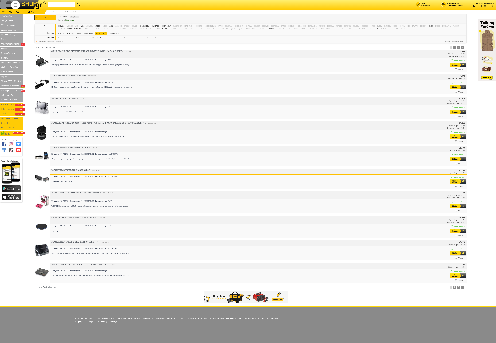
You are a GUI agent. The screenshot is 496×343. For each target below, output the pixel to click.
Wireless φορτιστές (114, 33)
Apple (66, 37)
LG (92, 29)
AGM (82, 26)
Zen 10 (12, 114)
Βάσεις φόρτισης (100, 33)
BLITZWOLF (166, 26)
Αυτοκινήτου (70, 33)
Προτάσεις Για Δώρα (9, 118)
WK (377, 29)
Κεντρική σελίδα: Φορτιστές (47, 47)
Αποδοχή (113, 321)
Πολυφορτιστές (88, 33)
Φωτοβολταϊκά (7, 128)
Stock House (6, 123)
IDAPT (431, 26)
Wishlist (460, 70)
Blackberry (79, 37)
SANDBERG (273, 29)
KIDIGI (69, 29)
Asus (72, 37)
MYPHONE (165, 29)
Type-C (102, 37)
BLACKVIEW (156, 26)
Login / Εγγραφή (37, 12)
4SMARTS (61, 26)
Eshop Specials (12, 109)
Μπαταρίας (61, 33)
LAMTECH (77, 29)
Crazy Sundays (12, 104)
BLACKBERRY (144, 26)
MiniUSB (118, 37)
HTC (125, 37)
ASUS (111, 26)
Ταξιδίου (79, 33)
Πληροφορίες (80, 321)
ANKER (97, 26)
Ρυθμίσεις (92, 321)
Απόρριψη (102, 321)
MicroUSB (110, 37)
